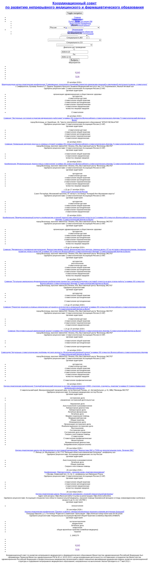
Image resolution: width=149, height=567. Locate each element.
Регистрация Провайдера (80, 24)
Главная (77, 17)
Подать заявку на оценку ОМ (80, 21)
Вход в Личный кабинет (80, 26)
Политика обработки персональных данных (74, 565)
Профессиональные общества (80, 32)
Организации (77, 30)
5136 (77, 77)
